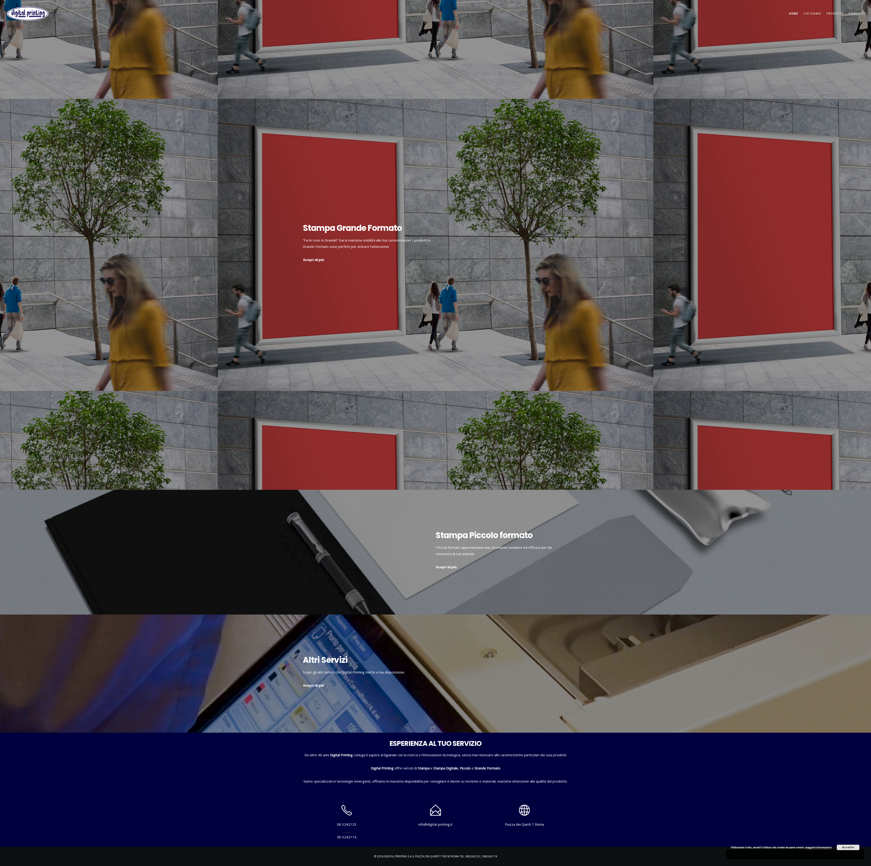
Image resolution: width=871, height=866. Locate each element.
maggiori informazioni (818, 847)
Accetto (848, 847)
